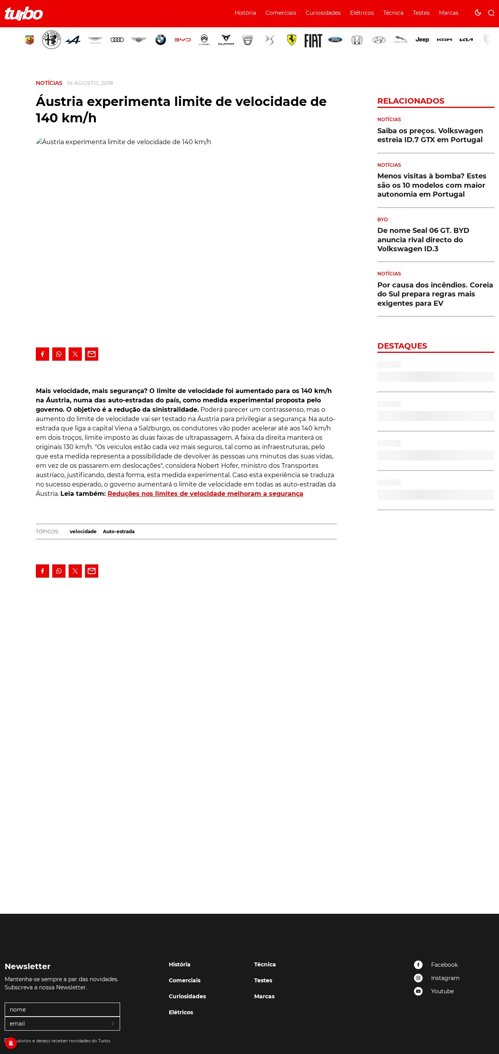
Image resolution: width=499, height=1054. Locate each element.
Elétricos (362, 12)
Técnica (393, 12)
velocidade (83, 531)
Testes (421, 12)
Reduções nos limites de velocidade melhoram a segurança (205, 493)
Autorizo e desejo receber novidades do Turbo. (62, 1040)
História (245, 12)
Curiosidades (323, 12)
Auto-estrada (118, 531)
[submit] (113, 1024)
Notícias (49, 82)
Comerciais (280, 12)
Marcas (448, 12)
